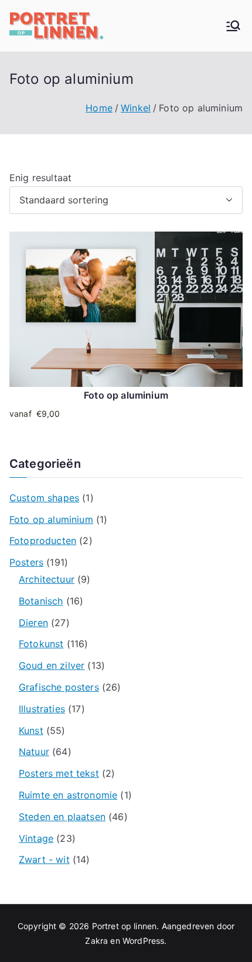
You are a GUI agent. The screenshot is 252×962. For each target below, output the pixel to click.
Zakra (96, 941)
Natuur (34, 751)
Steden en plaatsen (62, 816)
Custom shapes (44, 498)
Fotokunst (41, 644)
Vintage (36, 838)
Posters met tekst (59, 773)
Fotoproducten (42, 540)
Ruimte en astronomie (68, 795)
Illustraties (42, 709)
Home (99, 108)
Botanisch (41, 601)
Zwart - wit (44, 859)
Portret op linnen (124, 926)
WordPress (143, 941)
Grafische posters (59, 687)
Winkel (136, 108)
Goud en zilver (51, 665)
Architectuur (46, 579)
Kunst (31, 730)
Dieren (33, 622)
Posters (26, 562)
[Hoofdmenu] (233, 26)
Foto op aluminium (51, 519)
